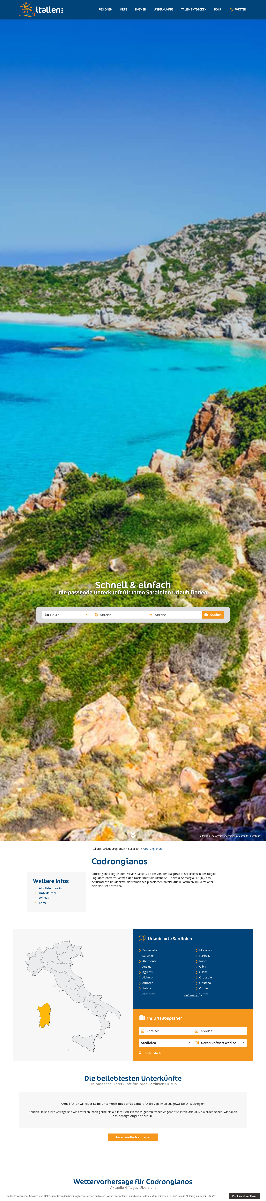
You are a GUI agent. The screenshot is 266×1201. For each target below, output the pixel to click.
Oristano (205, 983)
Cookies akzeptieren (244, 1196)
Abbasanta (149, 961)
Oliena (203, 972)
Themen (140, 9)
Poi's (217, 9)
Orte (123, 9)
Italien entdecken (193, 9)
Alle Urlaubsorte (50, 888)
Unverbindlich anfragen (133, 1137)
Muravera (205, 950)
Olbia (202, 966)
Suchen (216, 615)
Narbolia (204, 955)
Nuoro (203, 961)
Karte (43, 903)
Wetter (240, 9)
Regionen (105, 9)
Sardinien (134, 848)
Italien (96, 848)
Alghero (147, 977)
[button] (66, 615)
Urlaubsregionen (114, 848)
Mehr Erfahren (208, 1196)
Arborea (147, 983)
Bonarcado (149, 950)
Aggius (146, 966)
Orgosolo (205, 977)
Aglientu (147, 972)
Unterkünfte (163, 9)
